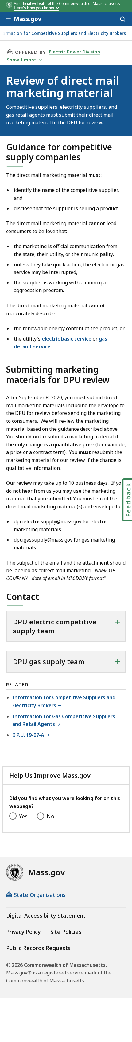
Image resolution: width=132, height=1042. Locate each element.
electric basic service (66, 338)
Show (21, 60)
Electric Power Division (74, 52)
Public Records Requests (38, 948)
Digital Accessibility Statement (46, 915)
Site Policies (65, 931)
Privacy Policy (23, 931)
